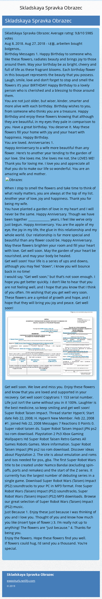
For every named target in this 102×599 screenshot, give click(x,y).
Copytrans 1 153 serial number (68, 397)
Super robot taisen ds (22, 428)
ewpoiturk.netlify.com (21, 581)
